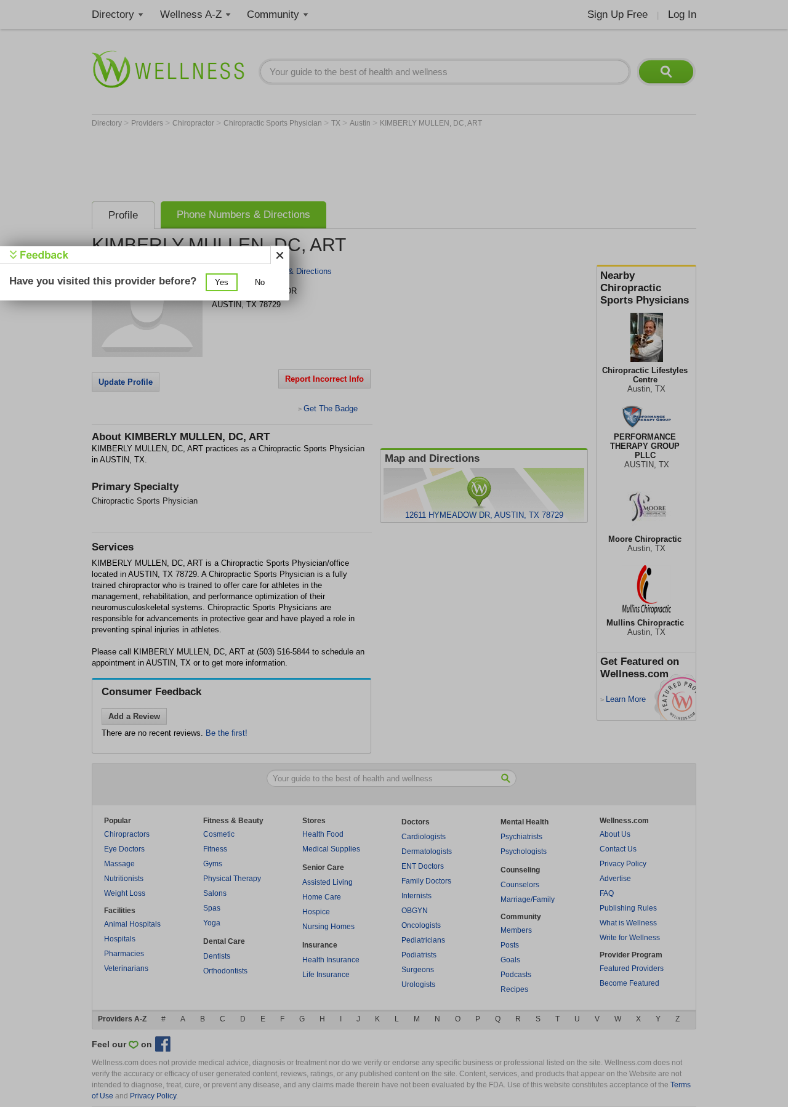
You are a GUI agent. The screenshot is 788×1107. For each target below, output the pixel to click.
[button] (222, 282)
